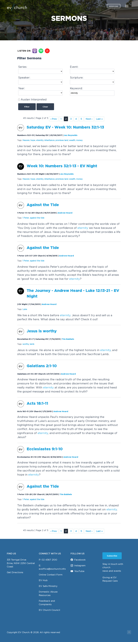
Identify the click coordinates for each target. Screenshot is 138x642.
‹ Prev (54, 119)
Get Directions (15, 572)
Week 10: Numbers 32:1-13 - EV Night (62, 166)
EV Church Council (49, 610)
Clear (45, 106)
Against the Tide (43, 205)
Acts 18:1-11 (37, 403)
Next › (89, 119)
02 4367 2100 (49, 560)
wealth (72, 140)
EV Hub (43, 580)
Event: (74, 66)
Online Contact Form (50, 574)
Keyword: (76, 88)
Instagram (79, 565)
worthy (26, 344)
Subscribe (112, 555)
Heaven (26, 140)
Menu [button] (124, 6)
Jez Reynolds (70, 135)
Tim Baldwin (68, 339)
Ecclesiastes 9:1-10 (45, 449)
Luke (25, 309)
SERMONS (113, 6)
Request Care (110, 581)
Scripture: (76, 77)
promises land (62, 140)
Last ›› (99, 119)
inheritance (49, 140)
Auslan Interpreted (33, 99)
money (79, 140)
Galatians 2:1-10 (42, 366)
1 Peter (26, 218)
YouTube (79, 571)
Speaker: (24, 77)
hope (33, 140)
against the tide (37, 218)
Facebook (80, 560)
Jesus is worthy (42, 331)
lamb (32, 344)
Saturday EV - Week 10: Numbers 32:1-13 (65, 127)
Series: (22, 66)
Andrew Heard (65, 213)
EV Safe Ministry (48, 586)
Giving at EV (109, 577)
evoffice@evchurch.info (52, 569)
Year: (21, 88)
